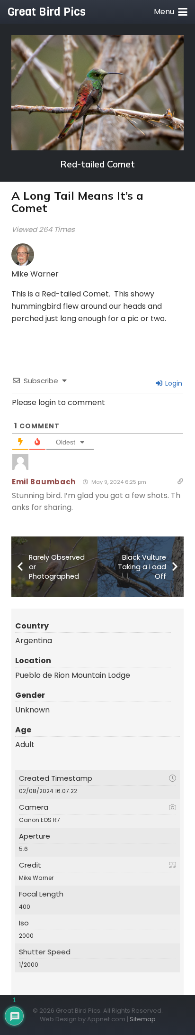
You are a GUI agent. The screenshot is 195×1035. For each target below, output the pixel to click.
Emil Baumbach (44, 482)
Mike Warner (35, 273)
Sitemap (143, 1019)
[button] (171, 12)
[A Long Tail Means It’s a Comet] (97, 92)
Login (172, 383)
